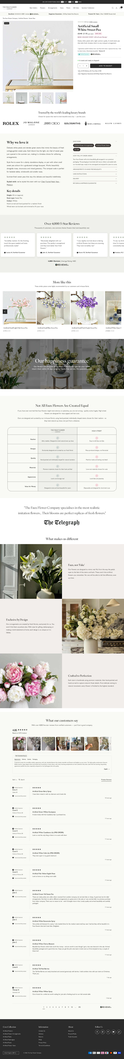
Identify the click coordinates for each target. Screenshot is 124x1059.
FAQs (40, 1039)
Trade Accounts (72, 1037)
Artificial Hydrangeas (9, 1039)
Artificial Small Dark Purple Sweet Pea (84, 328)
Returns (41, 1037)
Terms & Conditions (44, 1045)
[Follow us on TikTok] (119, 1032)
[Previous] (5, 311)
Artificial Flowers (23, 18)
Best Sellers (33, 8)
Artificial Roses (7, 1042)
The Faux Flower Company (10, 18)
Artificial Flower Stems (103, 145)
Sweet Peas (32, 18)
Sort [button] (14, 779)
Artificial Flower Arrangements (83, 145)
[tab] (106, 780)
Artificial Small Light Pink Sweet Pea (15, 328)
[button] (19, 744)
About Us (71, 1031)
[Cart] (120, 8)
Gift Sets (76, 8)
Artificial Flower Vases (9, 1045)
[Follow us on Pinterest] (108, 1032)
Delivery (41, 1034)
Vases (62, 8)
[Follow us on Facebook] (97, 1032)
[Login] (116, 8)
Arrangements (52, 8)
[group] (22, 730)
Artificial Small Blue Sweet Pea (47, 328)
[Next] (119, 311)
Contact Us (42, 1031)
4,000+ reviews (93, 22)
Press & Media (72, 1034)
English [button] (106, 769)
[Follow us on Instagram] (103, 1032)
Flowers (42, 8)
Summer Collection (88, 8)
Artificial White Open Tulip (115, 328)
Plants (68, 8)
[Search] (112, 8)
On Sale (76, 149)
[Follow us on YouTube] (113, 1032)
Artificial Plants (7, 1037)
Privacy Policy (42, 1042)
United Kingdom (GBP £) (10, 1053)
